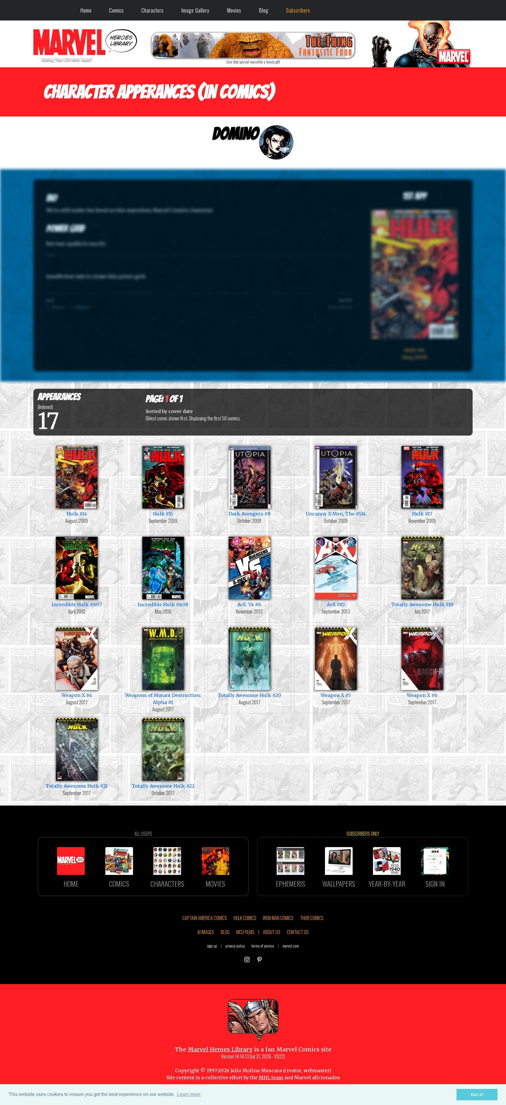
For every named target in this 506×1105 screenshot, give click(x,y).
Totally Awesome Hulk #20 (249, 695)
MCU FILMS (245, 932)
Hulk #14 (76, 514)
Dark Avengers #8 (249, 514)
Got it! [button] (477, 1094)
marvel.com (291, 946)
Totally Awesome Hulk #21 (76, 786)
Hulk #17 (422, 514)
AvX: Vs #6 (249, 604)
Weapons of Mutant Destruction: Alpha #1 (163, 698)
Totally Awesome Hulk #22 (163, 786)
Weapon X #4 (76, 695)
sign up (212, 946)
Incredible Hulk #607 (77, 604)
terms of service (263, 946)
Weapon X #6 (422, 695)
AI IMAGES (205, 932)
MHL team (271, 1077)
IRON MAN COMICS (278, 917)
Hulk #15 (163, 514)
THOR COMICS (312, 917)
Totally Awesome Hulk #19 (422, 604)
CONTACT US (298, 932)
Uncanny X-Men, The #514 (336, 514)
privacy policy (235, 946)
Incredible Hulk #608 (163, 604)
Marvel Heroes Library (220, 1049)
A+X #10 (336, 604)
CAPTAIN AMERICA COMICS (204, 917)
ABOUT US (271, 932)
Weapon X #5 (336, 695)
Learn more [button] (189, 1094)
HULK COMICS (245, 917)
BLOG (225, 932)
